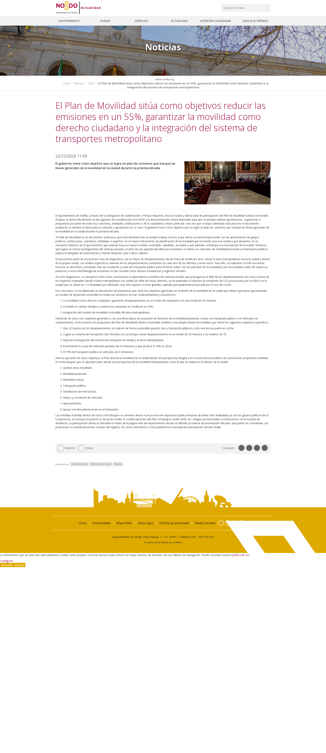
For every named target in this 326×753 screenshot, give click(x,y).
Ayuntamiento (69, 21)
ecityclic (178, 542)
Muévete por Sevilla (101, 464)
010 (193, 537)
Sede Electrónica (255, 21)
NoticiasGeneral (79, 464)
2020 (91, 83)
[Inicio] (66, 7)
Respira (118, 464)
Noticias (79, 83)
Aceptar (19, 565)
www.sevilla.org (164, 79)
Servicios (142, 21)
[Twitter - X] (228, 523)
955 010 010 (206, 537)
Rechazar (6, 565)
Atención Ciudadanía (216, 21)
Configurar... (7, 561)
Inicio (66, 83)
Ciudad (105, 21)
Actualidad (91, 8)
